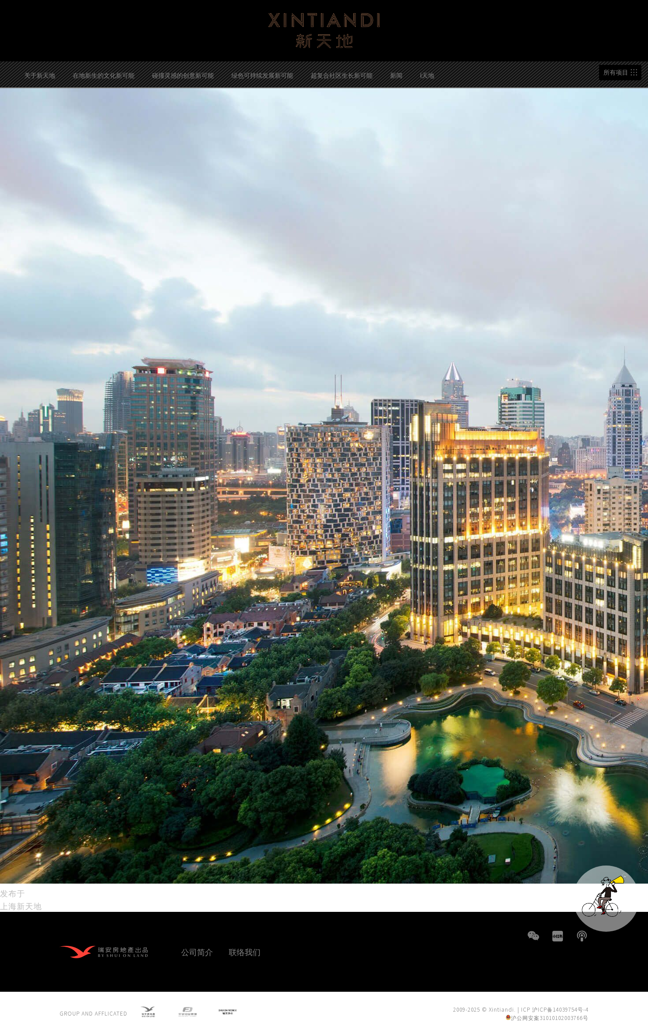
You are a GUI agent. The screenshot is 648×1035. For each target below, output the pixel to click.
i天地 (427, 75)
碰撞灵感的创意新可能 (183, 75)
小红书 (557, 936)
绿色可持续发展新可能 (262, 75)
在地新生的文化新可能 (103, 75)
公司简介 (197, 951)
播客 (581, 936)
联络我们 (245, 951)
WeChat (533, 936)
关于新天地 (39, 75)
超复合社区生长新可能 (341, 75)
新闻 (396, 75)
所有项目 (615, 72)
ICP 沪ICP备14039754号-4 (554, 1009)
